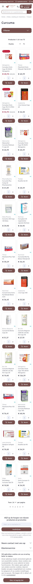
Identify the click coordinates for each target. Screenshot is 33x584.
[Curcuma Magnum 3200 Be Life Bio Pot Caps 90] (24, 320)
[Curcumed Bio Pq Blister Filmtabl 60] (24, 246)
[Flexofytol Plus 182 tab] (9, 396)
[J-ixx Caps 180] (24, 282)
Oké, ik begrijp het (16, 580)
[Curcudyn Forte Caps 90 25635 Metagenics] (24, 132)
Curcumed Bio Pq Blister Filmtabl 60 (24, 258)
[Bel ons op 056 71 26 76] (18, 6)
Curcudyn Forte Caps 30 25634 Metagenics (7, 69)
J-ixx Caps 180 (22, 293)
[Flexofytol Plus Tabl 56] (9, 246)
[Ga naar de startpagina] (10, 6)
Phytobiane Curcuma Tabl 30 (7, 481)
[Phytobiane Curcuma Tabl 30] (9, 470)
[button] (16, 30)
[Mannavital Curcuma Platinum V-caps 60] (9, 132)
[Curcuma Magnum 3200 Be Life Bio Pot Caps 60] (9, 358)
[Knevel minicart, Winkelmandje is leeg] (21, 6)
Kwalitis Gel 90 (23, 444)
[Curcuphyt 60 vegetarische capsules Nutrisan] (24, 208)
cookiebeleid (10, 575)
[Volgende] (22, 506)
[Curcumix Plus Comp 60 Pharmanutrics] (9, 170)
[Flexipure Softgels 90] (9, 434)
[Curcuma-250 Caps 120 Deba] (9, 208)
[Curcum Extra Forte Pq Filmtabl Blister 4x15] (9, 282)
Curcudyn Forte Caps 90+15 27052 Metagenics (8, 107)
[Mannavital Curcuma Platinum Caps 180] (24, 396)
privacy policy (18, 537)
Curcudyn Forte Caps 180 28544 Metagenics (23, 371)
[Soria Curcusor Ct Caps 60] (24, 470)
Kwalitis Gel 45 (22, 181)
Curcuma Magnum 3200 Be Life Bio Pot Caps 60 (8, 371)
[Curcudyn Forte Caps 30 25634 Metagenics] (9, 56)
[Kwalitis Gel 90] (24, 434)
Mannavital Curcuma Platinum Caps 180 (24, 408)
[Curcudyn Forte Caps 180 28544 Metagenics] (24, 358)
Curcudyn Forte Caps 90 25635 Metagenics (23, 145)
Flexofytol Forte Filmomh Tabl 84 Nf (24, 68)
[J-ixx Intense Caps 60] (24, 94)
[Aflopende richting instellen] (24, 44)
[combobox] (14, 12)
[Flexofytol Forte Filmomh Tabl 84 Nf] (24, 56)
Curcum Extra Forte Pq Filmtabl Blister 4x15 (8, 295)
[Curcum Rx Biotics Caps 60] (9, 320)
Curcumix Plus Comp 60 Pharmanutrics (7, 183)
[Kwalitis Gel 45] (24, 170)
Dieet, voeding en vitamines (16, 17)
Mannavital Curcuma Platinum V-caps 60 (8, 145)
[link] (10, 506)
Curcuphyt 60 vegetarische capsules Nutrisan (23, 221)
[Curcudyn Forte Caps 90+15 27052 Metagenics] (9, 94)
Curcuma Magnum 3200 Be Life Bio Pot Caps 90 (24, 333)
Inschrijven (16, 529)
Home (3, 17)
